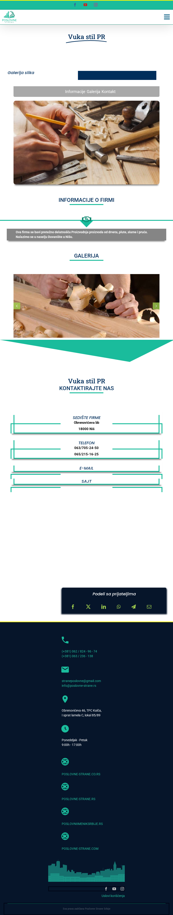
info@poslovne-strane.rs (79, 685)
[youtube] (114, 889)
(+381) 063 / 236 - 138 (77, 656)
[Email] (149, 606)
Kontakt (109, 91)
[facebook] (106, 889)
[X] (88, 606)
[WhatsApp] (118, 606)
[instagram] (122, 889)
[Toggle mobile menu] (167, 17)
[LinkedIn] (103, 606)
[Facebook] (72, 606)
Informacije (75, 91)
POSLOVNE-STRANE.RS (78, 799)
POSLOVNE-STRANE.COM (80, 848)
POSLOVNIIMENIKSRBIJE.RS (82, 824)
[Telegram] (133, 606)
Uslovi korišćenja (113, 896)
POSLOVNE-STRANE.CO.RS (81, 774)
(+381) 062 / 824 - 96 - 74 (79, 651)
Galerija (93, 91)
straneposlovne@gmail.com (81, 681)
